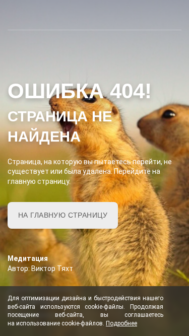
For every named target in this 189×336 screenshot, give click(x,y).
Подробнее (121, 323)
